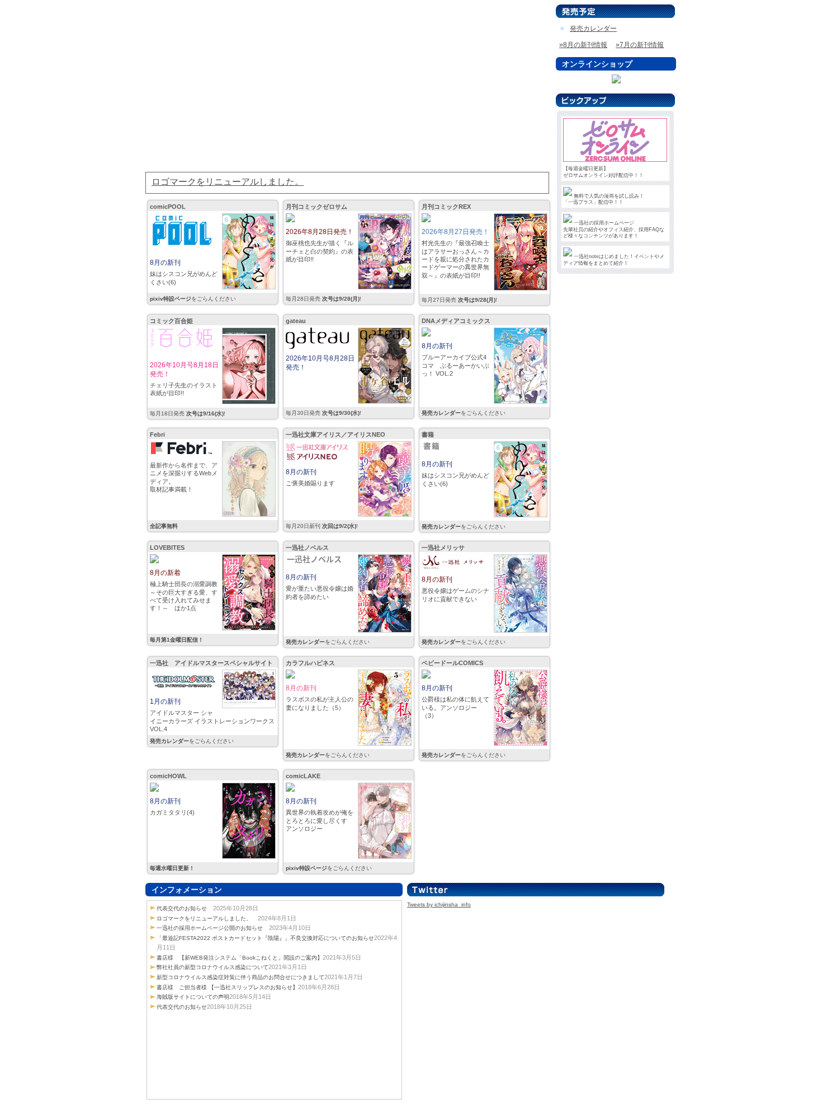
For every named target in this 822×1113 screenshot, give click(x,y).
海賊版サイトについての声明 (193, 997)
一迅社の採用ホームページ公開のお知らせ (210, 928)
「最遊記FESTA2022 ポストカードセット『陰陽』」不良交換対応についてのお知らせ (265, 938)
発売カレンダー (593, 28)
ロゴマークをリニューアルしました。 (204, 918)
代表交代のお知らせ (182, 908)
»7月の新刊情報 (640, 45)
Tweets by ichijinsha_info (439, 904)
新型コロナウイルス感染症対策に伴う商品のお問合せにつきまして (240, 977)
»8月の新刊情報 (583, 45)
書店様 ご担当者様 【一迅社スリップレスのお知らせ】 (227, 987)
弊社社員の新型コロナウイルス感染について (212, 967)
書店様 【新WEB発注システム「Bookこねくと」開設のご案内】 (240, 958)
